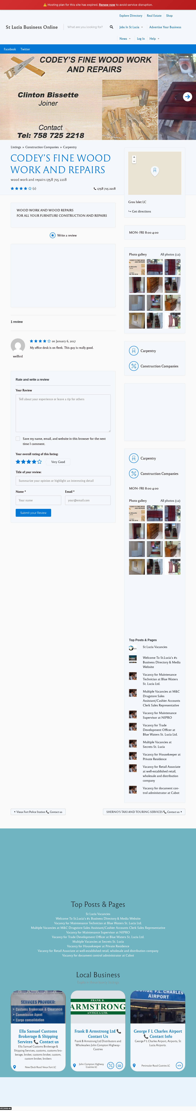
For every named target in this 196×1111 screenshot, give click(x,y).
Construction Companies (42, 147)
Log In (141, 38)
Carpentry (70, 147)
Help (152, 38)
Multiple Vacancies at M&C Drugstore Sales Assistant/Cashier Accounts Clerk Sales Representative (98, 928)
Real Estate (154, 15)
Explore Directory (130, 15)
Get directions (141, 211)
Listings (16, 147)
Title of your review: (29, 472)
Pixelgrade (125, 1094)
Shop (169, 15)
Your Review (24, 390)
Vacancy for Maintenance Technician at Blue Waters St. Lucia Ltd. (160, 679)
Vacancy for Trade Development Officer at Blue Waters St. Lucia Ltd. (160, 729)
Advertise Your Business (165, 27)
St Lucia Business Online (32, 27)
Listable (110, 1094)
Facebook (10, 49)
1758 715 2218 (106, 188)
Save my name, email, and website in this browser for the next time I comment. (64, 441)
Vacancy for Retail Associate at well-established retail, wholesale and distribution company (98, 951)
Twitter (25, 49)
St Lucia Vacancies (155, 647)
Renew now (107, 5)
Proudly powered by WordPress (82, 1094)
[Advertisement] (63, 276)
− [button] (134, 161)
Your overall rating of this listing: (37, 454)
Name (21, 492)
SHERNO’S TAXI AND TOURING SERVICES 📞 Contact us (143, 811)
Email (70, 492)
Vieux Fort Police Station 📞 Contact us (39, 811)
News (123, 38)
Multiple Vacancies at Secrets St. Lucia (98, 941)
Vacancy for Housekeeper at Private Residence (98, 946)
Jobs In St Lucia (129, 27)
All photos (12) (170, 254)
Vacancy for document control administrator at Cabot (98, 955)
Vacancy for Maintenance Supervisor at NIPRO (98, 932)
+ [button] (134, 157)
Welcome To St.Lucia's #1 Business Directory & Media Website (161, 662)
